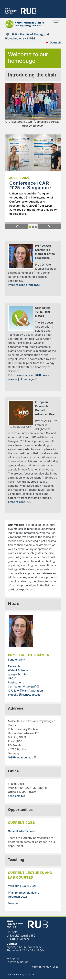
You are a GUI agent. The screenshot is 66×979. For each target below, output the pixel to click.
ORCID (12, 678)
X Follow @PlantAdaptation (25, 690)
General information (21, 831)
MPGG (31, 38)
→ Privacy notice (17, 961)
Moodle (13, 903)
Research (14, 666)
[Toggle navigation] (56, 23)
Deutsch (55, 42)
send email (15, 796)
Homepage (27, 379)
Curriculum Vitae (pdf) (22, 686)
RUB (14, 34)
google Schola (17, 674)
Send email (15, 659)
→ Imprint (13, 958)
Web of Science (18, 670)
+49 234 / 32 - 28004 (30, 950)
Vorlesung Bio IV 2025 (22, 886)
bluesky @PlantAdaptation (25, 694)
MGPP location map (20, 757)
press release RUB (19, 501)
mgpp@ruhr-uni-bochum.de (24, 947)
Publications (16, 682)
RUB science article (20, 375)
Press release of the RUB (24, 284)
